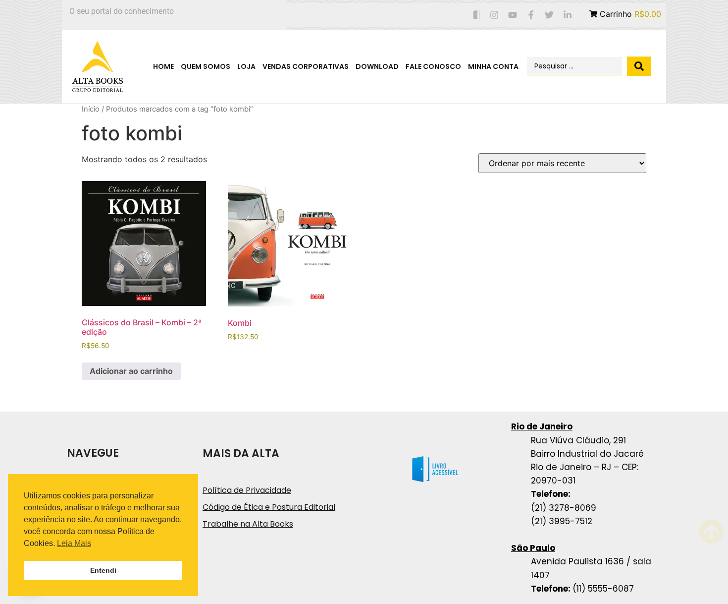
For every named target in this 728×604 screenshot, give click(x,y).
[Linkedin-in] (567, 15)
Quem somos (205, 66)
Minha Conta (493, 66)
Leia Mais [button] (74, 543)
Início (91, 109)
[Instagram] (494, 15)
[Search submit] (639, 66)
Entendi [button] (103, 570)
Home (163, 66)
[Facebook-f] (531, 15)
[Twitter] (549, 15)
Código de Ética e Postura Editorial (269, 507)
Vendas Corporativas (305, 66)
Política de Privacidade (247, 490)
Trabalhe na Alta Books (248, 524)
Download (377, 66)
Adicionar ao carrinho (131, 371)
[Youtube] (513, 15)
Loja (246, 66)
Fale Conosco (433, 66)
